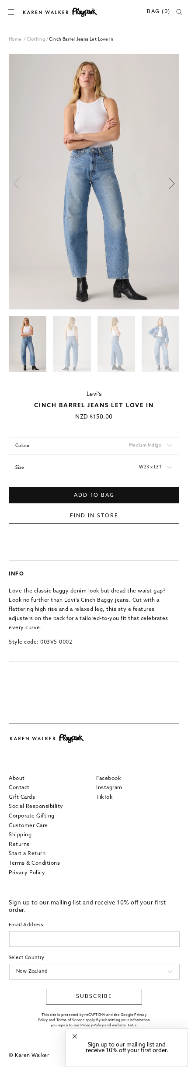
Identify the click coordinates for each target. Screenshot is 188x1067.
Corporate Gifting (32, 816)
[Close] (75, 1036)
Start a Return (27, 853)
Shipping (20, 835)
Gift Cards (22, 797)
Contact (19, 787)
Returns (19, 844)
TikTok (104, 797)
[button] (10, 12)
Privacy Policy (27, 873)
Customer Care (28, 825)
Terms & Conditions (34, 863)
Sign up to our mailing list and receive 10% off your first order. (127, 1047)
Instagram (109, 787)
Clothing (36, 39)
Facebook (108, 778)
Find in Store (94, 516)
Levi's (94, 394)
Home (15, 39)
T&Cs (131, 1025)
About (17, 778)
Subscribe (94, 996)
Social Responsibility (36, 806)
